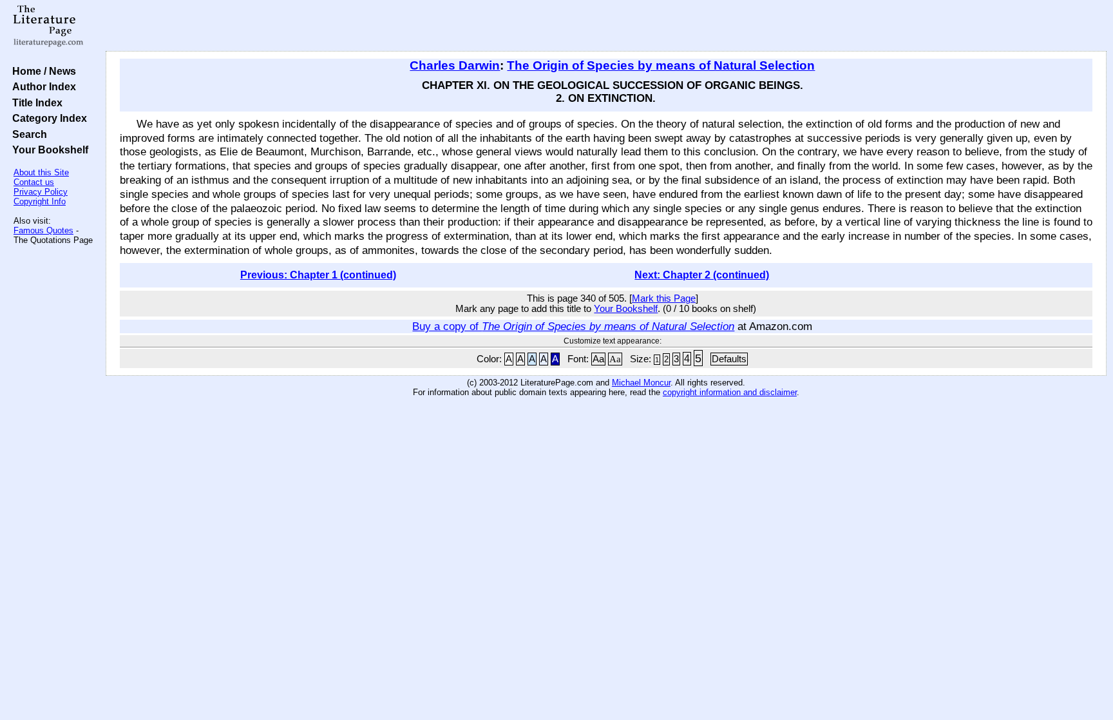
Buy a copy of (573, 326)
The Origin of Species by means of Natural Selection (661, 65)
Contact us (34, 182)
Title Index (34, 102)
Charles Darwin (455, 65)
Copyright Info (40, 201)
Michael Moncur (641, 382)
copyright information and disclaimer (730, 392)
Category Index (47, 118)
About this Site (41, 172)
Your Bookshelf (47, 149)
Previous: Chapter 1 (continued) (318, 274)
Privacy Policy (41, 192)
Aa (598, 359)
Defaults (729, 359)
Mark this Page (664, 298)
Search (27, 134)
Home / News (41, 71)
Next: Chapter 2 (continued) (701, 274)
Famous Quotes (43, 230)
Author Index (41, 86)
